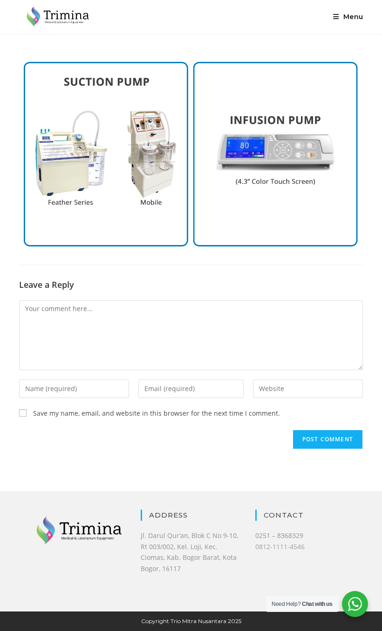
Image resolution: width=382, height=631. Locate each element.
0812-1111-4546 (280, 546)
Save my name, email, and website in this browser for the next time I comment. (156, 413)
